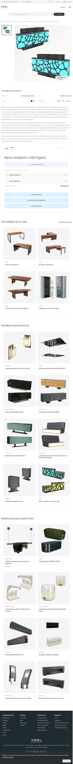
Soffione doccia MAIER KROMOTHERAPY (52, 368)
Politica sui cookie (7, 757)
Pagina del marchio (65, 222)
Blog (21, 720)
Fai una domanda (36, 206)
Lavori (4, 732)
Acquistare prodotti (43, 723)
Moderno (62, 96)
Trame (4, 723)
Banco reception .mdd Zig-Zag (49, 501)
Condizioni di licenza (61, 728)
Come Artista (41, 728)
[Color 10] (33, 101)
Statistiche (23, 723)
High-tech (68, 96)
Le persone (6, 730)
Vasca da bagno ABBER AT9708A (49, 561)
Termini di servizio (60, 725)
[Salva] (59, 148)
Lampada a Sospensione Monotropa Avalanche (17, 562)
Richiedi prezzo (36, 194)
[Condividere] (67, 148)
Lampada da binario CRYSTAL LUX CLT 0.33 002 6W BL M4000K (53, 457)
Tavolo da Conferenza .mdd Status (16, 308)
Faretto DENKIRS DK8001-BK (14, 655)
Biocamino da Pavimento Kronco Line (51, 698)
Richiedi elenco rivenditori (36, 200)
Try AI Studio (27, 1)
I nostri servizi (41, 718)
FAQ (56, 718)
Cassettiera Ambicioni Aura (14, 501)
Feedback (58, 720)
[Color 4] (31, 101)
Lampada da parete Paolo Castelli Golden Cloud (52, 610)
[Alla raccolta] (63, 148)
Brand (4, 725)
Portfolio (22, 725)
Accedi (63, 7)
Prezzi (4, 735)
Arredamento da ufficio (27, 96)
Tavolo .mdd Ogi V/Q (11, 265)
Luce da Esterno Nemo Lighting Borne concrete (17, 610)
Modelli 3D (6, 718)
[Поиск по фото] (51, 14)
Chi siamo (23, 718)
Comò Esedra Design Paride (14, 412)
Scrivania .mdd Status (46, 265)
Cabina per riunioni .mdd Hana (49, 308)
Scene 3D (5, 720)
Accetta (66, 761)
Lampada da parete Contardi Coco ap (17, 368)
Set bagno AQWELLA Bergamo (49, 655)
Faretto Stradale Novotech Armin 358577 (18, 698)
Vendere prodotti (42, 720)
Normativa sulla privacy (62, 723)
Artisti (4, 728)
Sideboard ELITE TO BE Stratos (15, 456)
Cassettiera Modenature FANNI (49, 412)
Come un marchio (42, 725)
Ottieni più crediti (64, 186)
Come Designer (42, 730)
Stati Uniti (68, 1)
